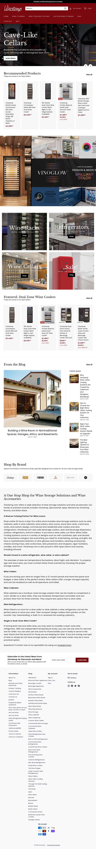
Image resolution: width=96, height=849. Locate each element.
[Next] (90, 66)
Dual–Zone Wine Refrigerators (34, 751)
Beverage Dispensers (36, 686)
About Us (12, 678)
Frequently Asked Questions (15, 704)
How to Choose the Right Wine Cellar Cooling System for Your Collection (86, 410)
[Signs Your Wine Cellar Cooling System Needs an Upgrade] (74, 427)
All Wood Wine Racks (35, 695)
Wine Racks (32, 692)
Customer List (14, 694)
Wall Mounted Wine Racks (37, 703)
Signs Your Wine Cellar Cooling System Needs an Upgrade (86, 429)
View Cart (51, 680)
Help (18, 21)
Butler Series (32, 809)
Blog (10, 680)
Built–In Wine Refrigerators (38, 739)
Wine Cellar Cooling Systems (35, 780)
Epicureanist (32, 800)
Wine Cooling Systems (39, 16)
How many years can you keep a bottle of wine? (18, 709)
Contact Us (13, 697)
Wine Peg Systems (35, 709)
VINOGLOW (32, 678)
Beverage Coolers (34, 683)
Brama (30, 803)
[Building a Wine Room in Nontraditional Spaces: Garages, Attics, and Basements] (32, 398)
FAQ (49, 683)
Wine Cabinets (33, 715)
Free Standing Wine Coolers (35, 756)
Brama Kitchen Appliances (38, 680)
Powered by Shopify (53, 845)
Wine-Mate (32, 795)
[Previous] (86, 66)
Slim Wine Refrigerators (36, 763)
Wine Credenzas (34, 718)
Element (31, 798)
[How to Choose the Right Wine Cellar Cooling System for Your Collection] (74, 406)
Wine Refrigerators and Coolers (36, 735)
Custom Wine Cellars (36, 720)
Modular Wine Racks (35, 700)
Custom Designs (15, 691)
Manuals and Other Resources (15, 684)
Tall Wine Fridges (34, 768)
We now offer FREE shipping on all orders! (48, 1)
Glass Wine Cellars (35, 731)
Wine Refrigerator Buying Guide (18, 719)
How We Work (14, 712)
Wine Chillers (33, 776)
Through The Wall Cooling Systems (37, 785)
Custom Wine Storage (63, 16)
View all (89, 74)
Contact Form (64, 645)
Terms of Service (15, 734)
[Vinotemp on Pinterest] (79, 686)
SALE (79, 16)
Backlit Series (33, 806)
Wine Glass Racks (34, 706)
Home (6, 16)
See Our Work (13, 715)
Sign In (50, 678)
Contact (8, 21)
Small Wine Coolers (35, 765)
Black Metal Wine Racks (36, 698)
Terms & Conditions (16, 737)
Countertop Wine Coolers (37, 747)
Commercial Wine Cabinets (34, 727)
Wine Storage (18, 16)
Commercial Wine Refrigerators (34, 743)
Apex (30, 792)
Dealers (11, 700)
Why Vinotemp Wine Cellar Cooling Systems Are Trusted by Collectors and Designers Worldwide (85, 386)
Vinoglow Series (34, 820)
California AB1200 (15, 728)
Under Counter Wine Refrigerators (35, 772)
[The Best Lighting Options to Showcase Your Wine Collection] (74, 443)
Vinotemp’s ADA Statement (14, 724)
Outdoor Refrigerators (36, 760)
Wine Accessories (34, 689)
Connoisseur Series (35, 812)
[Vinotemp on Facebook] (72, 686)
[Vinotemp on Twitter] (75, 686)
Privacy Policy (13, 731)
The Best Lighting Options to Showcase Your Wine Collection (84, 446)
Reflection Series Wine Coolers (36, 816)
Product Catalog (15, 688)
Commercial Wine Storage (38, 723)
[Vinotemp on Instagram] (69, 686)
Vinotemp (32, 789)
